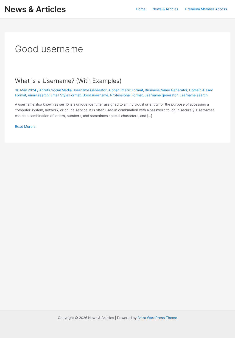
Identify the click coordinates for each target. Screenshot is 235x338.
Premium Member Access (206, 9)
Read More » (25, 127)
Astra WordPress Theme (157, 318)
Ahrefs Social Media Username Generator (72, 90)
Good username (95, 95)
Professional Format (126, 95)
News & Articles (35, 9)
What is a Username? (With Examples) (68, 80)
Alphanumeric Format (125, 90)
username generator (161, 95)
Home (140, 9)
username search (193, 95)
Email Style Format (65, 95)
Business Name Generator (166, 90)
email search (38, 95)
